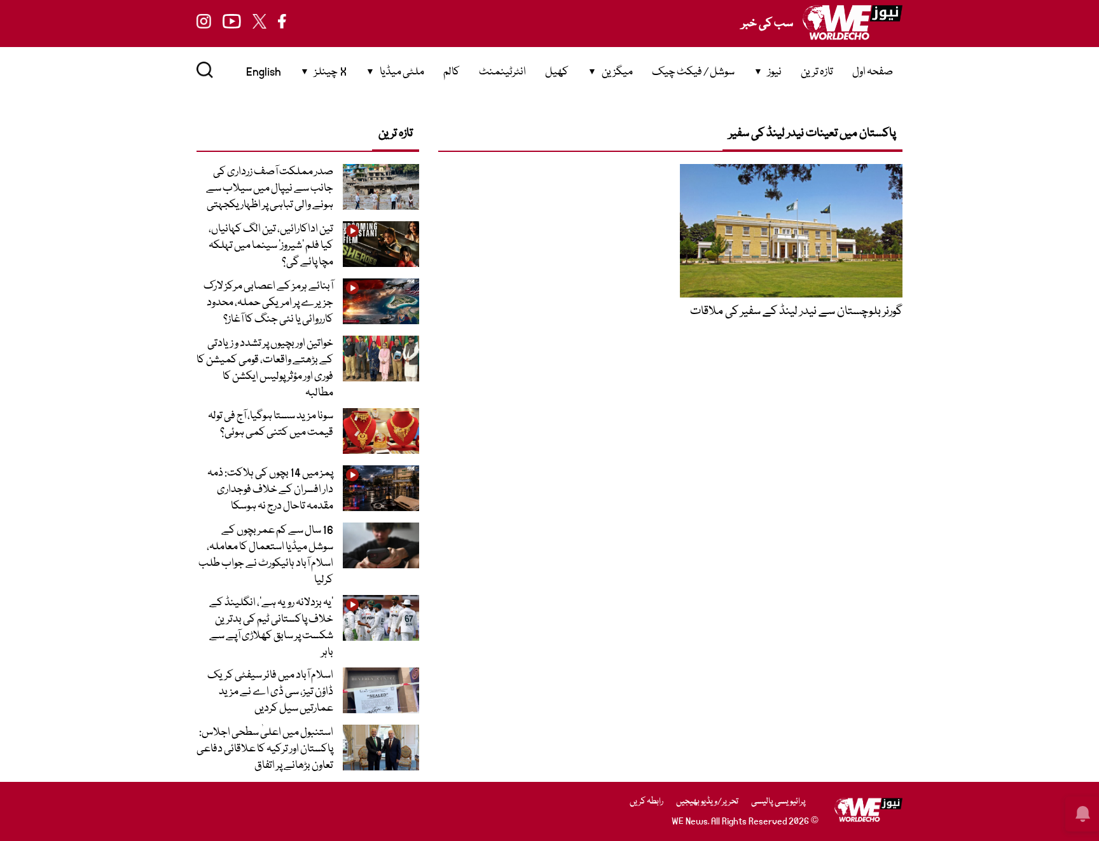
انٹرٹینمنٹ (502, 72)
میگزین (617, 72)
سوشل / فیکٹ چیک (693, 72)
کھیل (557, 72)
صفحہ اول (872, 72)
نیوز (775, 72)
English (263, 72)
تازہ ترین (817, 72)
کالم (451, 72)
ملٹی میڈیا (402, 72)
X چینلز (330, 72)
